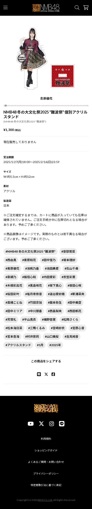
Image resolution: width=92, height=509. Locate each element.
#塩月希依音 (33, 294)
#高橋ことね (14, 302)
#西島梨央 (55, 311)
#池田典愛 (52, 268)
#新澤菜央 (77, 294)
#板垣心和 (29, 277)
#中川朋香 (35, 311)
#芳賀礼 (11, 319)
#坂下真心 (55, 285)
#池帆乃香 (32, 268)
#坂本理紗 (68, 260)
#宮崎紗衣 (58, 328)
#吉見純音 (71, 336)
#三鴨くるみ (36, 328)
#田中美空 (74, 302)
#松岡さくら (70, 319)
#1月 (40, 345)
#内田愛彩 (49, 277)
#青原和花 (29, 260)
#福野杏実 (49, 319)
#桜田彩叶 (12, 294)
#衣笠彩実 (68, 277)
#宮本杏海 (12, 336)
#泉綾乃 (11, 277)
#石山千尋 (71, 268)
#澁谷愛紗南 (56, 294)
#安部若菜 (68, 251)
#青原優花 (12, 268)
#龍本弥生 (55, 302)
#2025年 (55, 345)
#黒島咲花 (35, 285)
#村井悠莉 (32, 336)
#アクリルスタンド (18, 345)
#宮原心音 (77, 328)
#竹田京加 (35, 302)
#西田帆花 (74, 311)
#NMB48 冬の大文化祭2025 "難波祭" (30, 251)
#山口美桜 (52, 336)
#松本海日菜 (14, 328)
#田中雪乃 (49, 260)
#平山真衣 (29, 319)
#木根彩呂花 (14, 285)
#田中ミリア (14, 311)
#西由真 (11, 260)
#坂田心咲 (74, 285)
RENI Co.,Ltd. (45, 500)
